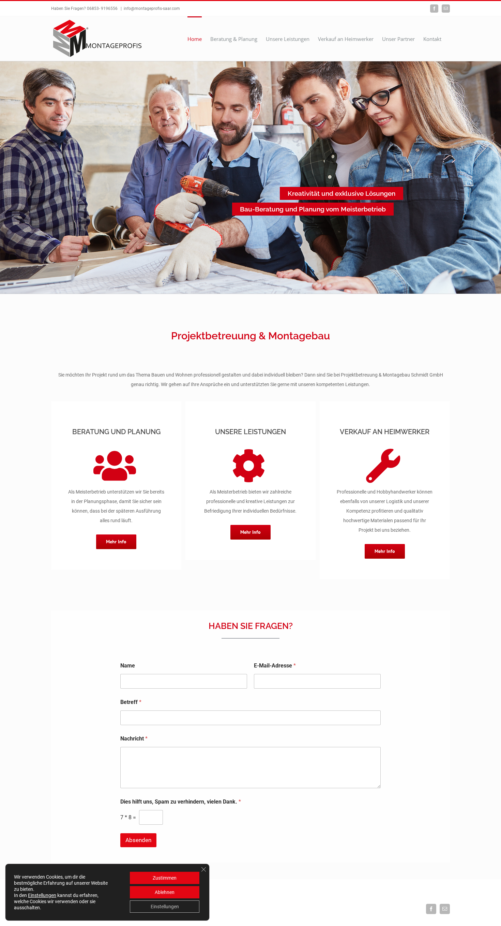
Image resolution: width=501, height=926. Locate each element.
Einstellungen (42, 895)
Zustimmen (165, 878)
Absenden (138, 840)
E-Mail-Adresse (275, 665)
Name (127, 665)
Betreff (130, 702)
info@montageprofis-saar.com (152, 8)
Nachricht (134, 738)
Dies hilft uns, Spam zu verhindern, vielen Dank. (180, 801)
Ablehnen (164, 892)
